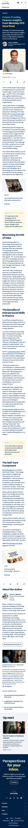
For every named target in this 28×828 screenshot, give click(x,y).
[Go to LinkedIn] (10, 798)
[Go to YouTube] (21, 798)
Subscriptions (6, 820)
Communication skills (10, 409)
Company (4, 814)
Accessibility (18, 818)
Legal (7, 818)
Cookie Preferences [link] (13, 823)
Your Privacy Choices (19, 820)
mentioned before (14, 352)
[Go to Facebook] (14, 798)
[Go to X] (7, 798)
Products (4, 803)
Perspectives (5, 7)
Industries (5, 807)
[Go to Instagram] (17, 798)
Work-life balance (8, 470)
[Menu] (25, 2)
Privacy (11, 818)
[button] (3, 82)
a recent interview (17, 114)
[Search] (22, 2)
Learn (3, 810)
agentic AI (11, 166)
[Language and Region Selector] (18, 2)
